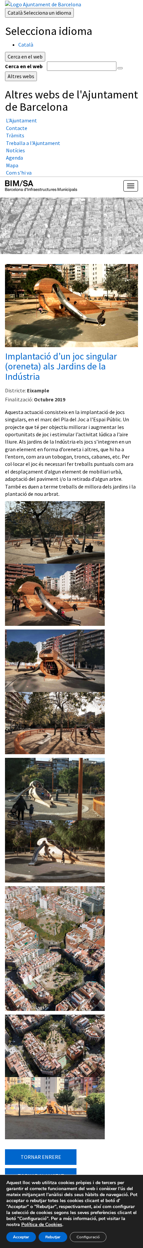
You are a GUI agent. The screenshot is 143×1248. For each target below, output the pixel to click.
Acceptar (21, 1237)
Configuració (88, 1237)
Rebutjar (53, 1237)
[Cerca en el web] (120, 68)
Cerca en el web (24, 66)
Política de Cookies (41, 1224)
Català (39, 12)
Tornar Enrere (41, 1157)
